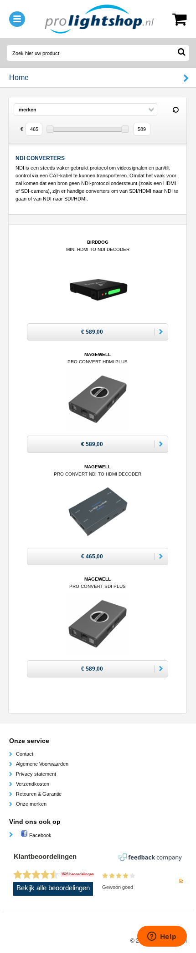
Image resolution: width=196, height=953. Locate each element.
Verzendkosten (32, 784)
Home (19, 77)
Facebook (40, 835)
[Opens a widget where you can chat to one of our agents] (162, 937)
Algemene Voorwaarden (42, 764)
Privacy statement (36, 774)
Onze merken (31, 804)
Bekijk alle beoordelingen (53, 888)
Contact (24, 754)
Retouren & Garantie (39, 794)
